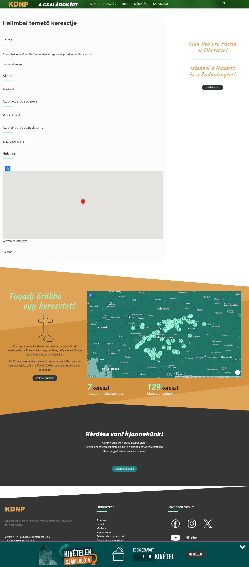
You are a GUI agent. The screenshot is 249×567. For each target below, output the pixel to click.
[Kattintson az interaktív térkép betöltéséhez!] (164, 334)
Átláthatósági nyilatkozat (110, 540)
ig (186, 520)
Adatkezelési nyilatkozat (110, 536)
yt (170, 534)
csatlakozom (212, 87)
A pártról (101, 520)
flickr (187, 534)
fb (170, 520)
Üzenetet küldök (124, 468)
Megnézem (195, 554)
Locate (7, 168)
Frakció (108, 3)
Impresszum (104, 532)
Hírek (124, 3)
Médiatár (102, 528)
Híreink (100, 524)
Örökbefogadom (44, 378)
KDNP (93, 3)
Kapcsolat (160, 3)
